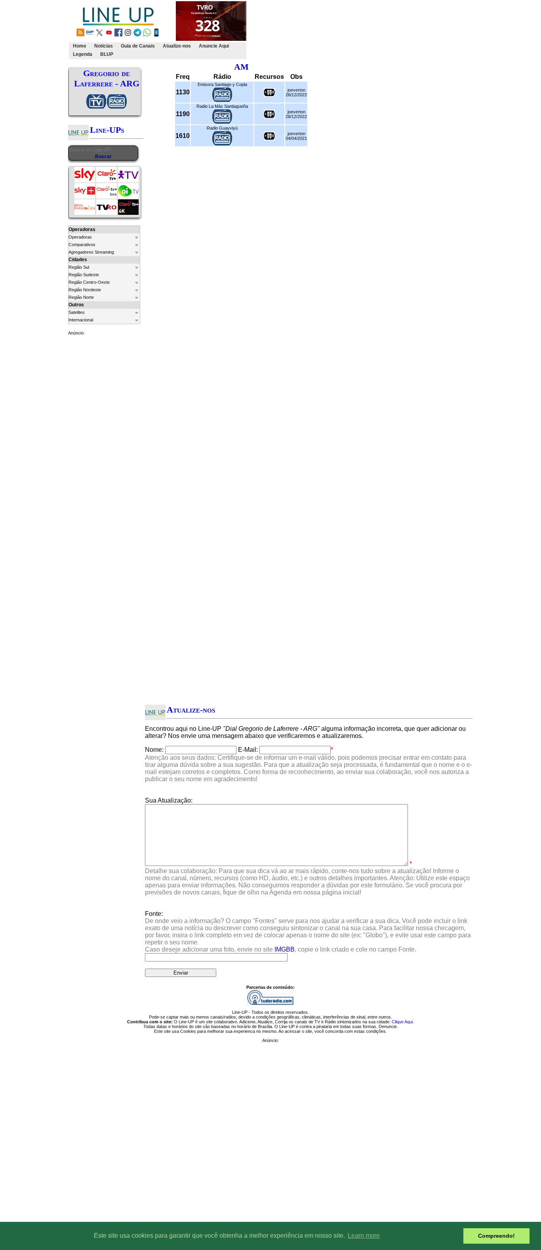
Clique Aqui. (403, 1021)
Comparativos (82, 244)
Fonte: (308, 931)
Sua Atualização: (168, 800)
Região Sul (79, 267)
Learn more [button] (364, 1235)
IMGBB (284, 949)
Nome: (154, 749)
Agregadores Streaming (91, 252)
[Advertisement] (392, 30)
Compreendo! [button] (496, 1236)
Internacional (81, 319)
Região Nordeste (85, 289)
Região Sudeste (84, 274)
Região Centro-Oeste (89, 282)
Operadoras (80, 237)
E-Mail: (248, 749)
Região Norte (81, 297)
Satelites (77, 312)
